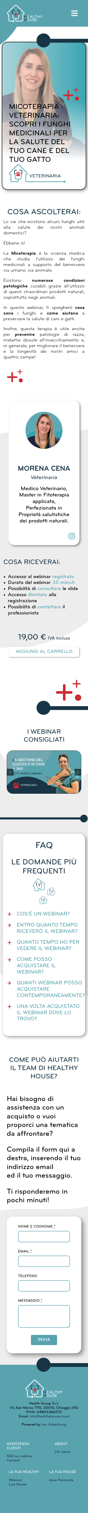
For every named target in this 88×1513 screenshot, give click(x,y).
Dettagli (44, 793)
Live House (17, 1484)
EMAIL (25, 1251)
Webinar (15, 1480)
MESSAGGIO (30, 1301)
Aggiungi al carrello (44, 651)
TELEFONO (27, 1276)
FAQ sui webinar (20, 1456)
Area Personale (61, 1480)
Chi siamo (63, 1452)
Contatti (13, 1460)
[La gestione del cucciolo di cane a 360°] (44, 772)
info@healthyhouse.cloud (49, 1416)
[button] (10, 772)
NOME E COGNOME (36, 1226)
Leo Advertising (53, 1424)
